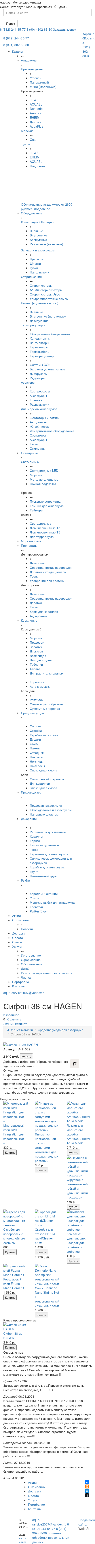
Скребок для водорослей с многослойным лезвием (14, 1236)
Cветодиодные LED (44, 470)
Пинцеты (36, 757)
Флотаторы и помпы (44, 417)
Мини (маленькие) (43, 86)
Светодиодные (40, 523)
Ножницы (36, 761)
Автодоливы (38, 422)
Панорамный (39, 82)
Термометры (39, 347)
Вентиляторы (39, 342)
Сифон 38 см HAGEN (13, 1335)
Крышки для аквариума (47, 506)
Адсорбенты (39, 616)
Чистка (26, 977)
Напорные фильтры (44, 814)
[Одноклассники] (87, 1486)
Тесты (34, 444)
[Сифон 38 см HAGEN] (15, 1326)
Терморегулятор (42, 356)
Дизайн (26, 968)
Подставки (37, 166)
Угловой (35, 78)
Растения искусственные (48, 832)
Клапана (36, 400)
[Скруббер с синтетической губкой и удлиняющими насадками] (79, 1166)
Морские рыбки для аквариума (52, 902)
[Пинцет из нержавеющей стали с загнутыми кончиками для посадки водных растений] (47, 1116)
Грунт (34, 871)
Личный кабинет (15, 1023)
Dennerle (36, 108)
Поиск (10, 23)
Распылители (39, 404)
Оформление (31, 959)
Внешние (36, 231)
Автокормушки (40, 686)
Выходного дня (41, 660)
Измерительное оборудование (52, 431)
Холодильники (40, 338)
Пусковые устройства (45, 501)
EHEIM (35, 117)
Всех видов (38, 655)
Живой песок (39, 426)
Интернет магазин (20, 1029)
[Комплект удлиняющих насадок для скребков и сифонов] (79, 1221)
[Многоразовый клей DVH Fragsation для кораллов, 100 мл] (15, 1112)
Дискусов (36, 651)
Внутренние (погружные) (48, 316)
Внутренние (38, 235)
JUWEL (35, 100)
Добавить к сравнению (74, 1063)
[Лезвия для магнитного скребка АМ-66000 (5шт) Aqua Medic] (79, 1112)
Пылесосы (37, 766)
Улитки (35, 898)
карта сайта (23, 1540)
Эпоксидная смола (43, 770)
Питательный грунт (43, 876)
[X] (87, 1495)
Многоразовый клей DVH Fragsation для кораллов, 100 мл (14, 1134)
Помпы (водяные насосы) (39, 303)
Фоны (34, 849)
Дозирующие (39, 320)
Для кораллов (40, 783)
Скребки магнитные (44, 735)
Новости (27, 929)
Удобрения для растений (48, 580)
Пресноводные (32, 69)
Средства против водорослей (51, 567)
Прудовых (37, 642)
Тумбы (25, 144)
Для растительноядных (46, 673)
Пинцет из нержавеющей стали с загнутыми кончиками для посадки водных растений (46, 1147)
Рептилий (37, 699)
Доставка (18, 933)
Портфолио (20, 981)
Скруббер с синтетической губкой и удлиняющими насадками (77, 1188)
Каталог (17, 51)
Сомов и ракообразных (46, 704)
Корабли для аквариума (47, 867)
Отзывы (17, 942)
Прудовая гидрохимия (46, 805)
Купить (26, 1056)
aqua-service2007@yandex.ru (24, 992)
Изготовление (31, 955)
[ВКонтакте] (87, 1482)
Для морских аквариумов (39, 409)
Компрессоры (40, 391)
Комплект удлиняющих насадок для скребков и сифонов (76, 1243)
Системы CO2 (40, 364)
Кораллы (36, 836)
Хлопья (35, 669)
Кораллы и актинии (44, 893)
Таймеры (36, 510)
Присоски (37, 259)
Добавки (36, 602)
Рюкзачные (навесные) (46, 244)
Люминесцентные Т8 (45, 532)
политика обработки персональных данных (50, 1537)
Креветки (36, 907)
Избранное (11, 1015)
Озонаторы (38, 435)
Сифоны (36, 726)
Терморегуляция (33, 325)
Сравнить (14, 1019)
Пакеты (35, 748)
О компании (21, 920)
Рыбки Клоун (39, 911)
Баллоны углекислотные (47, 369)
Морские (27, 130)
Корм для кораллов (44, 611)
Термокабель (39, 351)
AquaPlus (36, 126)
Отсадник (37, 752)
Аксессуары (38, 395)
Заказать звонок (64, 29)
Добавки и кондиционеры (48, 572)
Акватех (35, 113)
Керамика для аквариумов (49, 854)
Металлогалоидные (44, 479)
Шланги (35, 263)
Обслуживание (31, 964)
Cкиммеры (37, 448)
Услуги (17, 946)
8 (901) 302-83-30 (39, 29)
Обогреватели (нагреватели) (51, 334)
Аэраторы (28, 382)
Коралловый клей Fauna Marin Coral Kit (13, 1283)
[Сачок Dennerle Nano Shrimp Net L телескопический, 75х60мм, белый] (47, 1275)
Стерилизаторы (41, 285)
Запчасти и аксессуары (38, 250)
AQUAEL (36, 104)
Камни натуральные (44, 845)
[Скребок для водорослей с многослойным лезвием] (15, 1218)
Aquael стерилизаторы (46, 290)
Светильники (30, 461)
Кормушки (37, 682)
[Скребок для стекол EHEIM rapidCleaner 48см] (47, 1218)
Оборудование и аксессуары (51, 810)
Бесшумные (38, 239)
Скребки (36, 730)
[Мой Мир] (87, 1491)
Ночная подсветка (43, 483)
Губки (34, 268)
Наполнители (39, 272)
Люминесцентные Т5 (45, 528)
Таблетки (36, 664)
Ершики (35, 739)
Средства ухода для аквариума (60, 1029)
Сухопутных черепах (45, 708)
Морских (36, 638)
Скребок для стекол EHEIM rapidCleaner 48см (45, 1236)
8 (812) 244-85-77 (13, 29)
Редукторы (37, 378)
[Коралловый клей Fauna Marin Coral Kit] (15, 1270)
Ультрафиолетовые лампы (49, 298)
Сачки (34, 743)
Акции (16, 915)
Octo (33, 139)
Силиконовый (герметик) (48, 779)
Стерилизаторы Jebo (45, 294)
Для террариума (42, 536)
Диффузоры (39, 373)
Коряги (35, 840)
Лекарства (37, 563)
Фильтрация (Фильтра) (37, 222)
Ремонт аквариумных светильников (46, 973)
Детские (35, 122)
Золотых (36, 647)
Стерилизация (31, 276)
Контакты (18, 986)
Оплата (17, 937)
